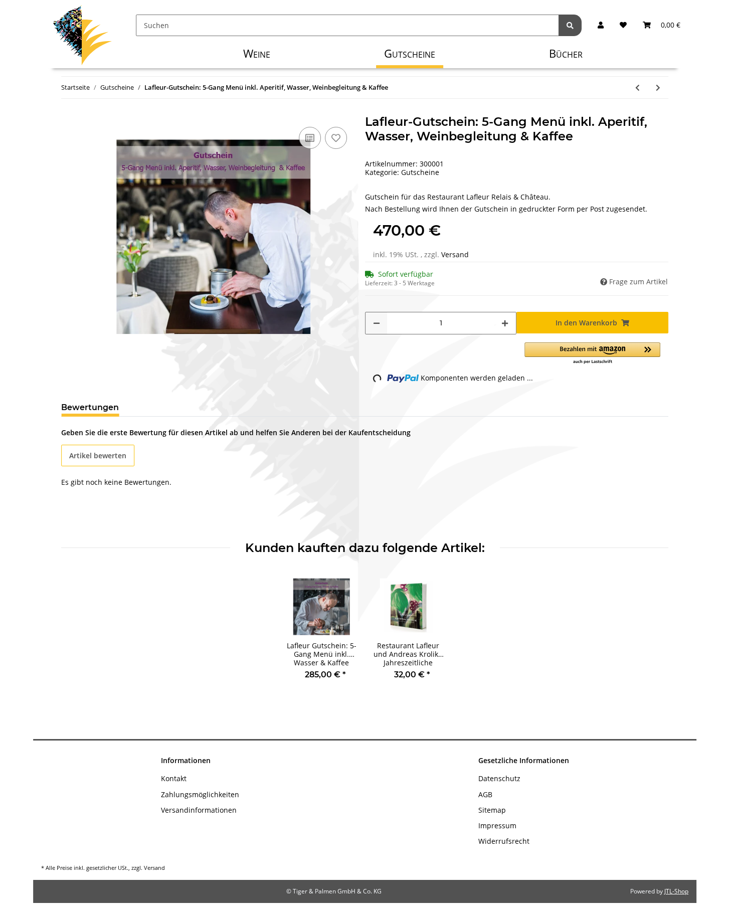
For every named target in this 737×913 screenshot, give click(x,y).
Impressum (497, 825)
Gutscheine (420, 172)
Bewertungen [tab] (90, 407)
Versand (455, 254)
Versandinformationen (199, 810)
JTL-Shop (676, 891)
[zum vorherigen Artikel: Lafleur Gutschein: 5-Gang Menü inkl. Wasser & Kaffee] (637, 87)
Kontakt (174, 778)
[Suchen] (570, 25)
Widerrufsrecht (503, 841)
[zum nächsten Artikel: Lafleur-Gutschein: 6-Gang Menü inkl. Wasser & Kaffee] (658, 87)
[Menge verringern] (376, 323)
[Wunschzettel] (623, 25)
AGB (485, 794)
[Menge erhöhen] (505, 323)
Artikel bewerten (97, 455)
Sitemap (492, 810)
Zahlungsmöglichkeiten (200, 794)
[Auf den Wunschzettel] (336, 138)
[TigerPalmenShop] (82, 37)
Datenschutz (499, 778)
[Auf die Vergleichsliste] (310, 138)
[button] (601, 25)
